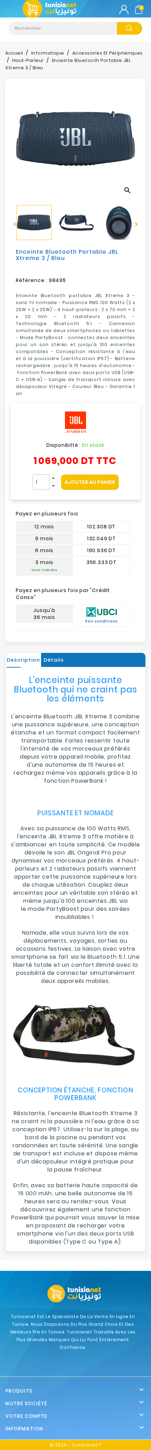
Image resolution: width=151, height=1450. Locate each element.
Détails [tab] (54, 659)
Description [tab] (23, 659)
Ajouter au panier (90, 482)
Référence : (31, 280)
